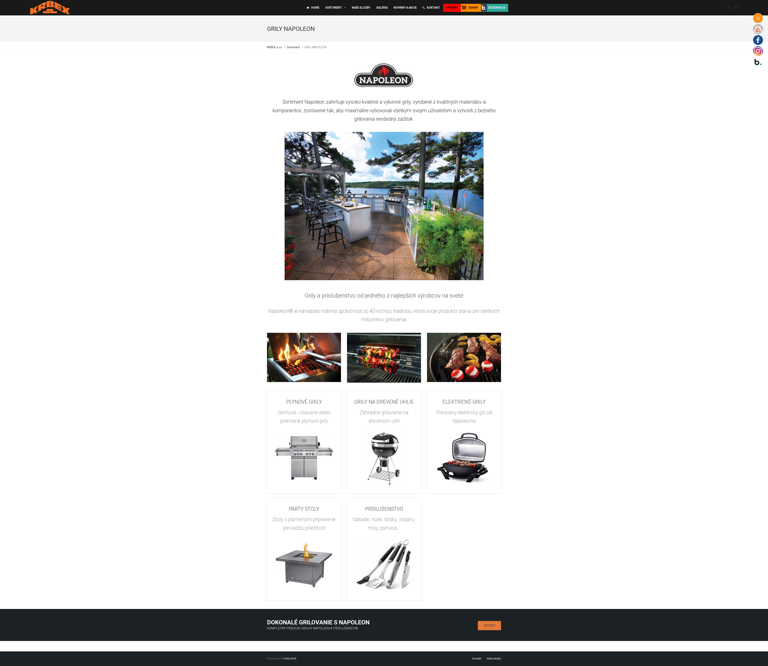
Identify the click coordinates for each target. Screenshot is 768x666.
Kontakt (476, 658)
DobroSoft (290, 658)
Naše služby (494, 658)
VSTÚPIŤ (489, 625)
